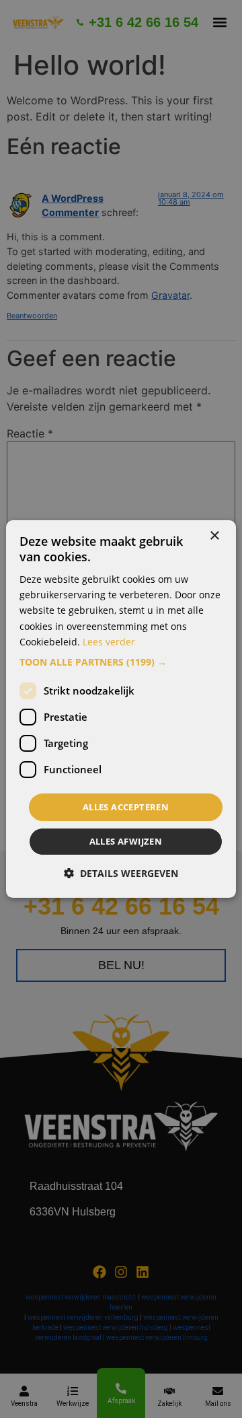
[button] (121, 662)
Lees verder (109, 641)
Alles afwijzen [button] (126, 841)
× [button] (214, 536)
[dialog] (121, 709)
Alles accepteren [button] (126, 807)
